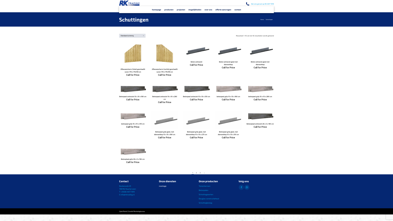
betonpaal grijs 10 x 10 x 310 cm (133, 124)
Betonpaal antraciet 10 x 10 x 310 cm (196, 96)
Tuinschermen (204, 186)
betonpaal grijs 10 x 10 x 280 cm (260, 96)
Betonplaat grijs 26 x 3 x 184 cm (133, 159)
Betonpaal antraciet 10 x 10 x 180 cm (132, 96)
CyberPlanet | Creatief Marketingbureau (132, 211)
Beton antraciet (196, 62)
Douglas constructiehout (209, 198)
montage (162, 186)
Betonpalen (203, 190)
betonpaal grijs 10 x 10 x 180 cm (228, 96)
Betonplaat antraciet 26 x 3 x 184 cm (260, 124)
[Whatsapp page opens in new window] (246, 187)
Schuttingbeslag (205, 203)
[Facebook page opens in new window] (241, 187)
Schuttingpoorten (206, 194)
